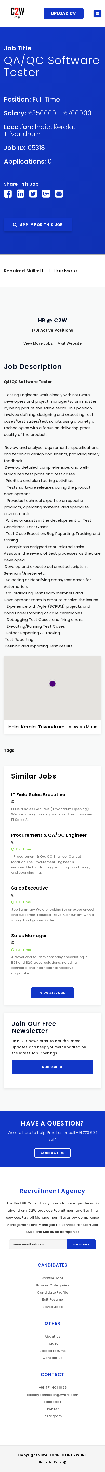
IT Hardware (63, 271)
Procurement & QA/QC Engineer (49, 835)
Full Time (46, 99)
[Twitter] (33, 193)
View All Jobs (52, 993)
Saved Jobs (52, 1306)
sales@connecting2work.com (52, 1394)
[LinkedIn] (20, 193)
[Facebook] (8, 193)
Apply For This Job (41, 224)
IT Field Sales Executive (38, 794)
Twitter (52, 1409)
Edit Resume (52, 1299)
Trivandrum (22, 134)
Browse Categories (52, 1285)
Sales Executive (29, 888)
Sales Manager (29, 935)
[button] (52, 683)
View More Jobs (38, 343)
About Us (52, 1336)
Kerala (63, 126)
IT (42, 271)
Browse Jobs (53, 1278)
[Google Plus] (46, 193)
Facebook (52, 1401)
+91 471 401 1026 (52, 1387)
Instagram (52, 1416)
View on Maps (83, 727)
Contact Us (52, 1152)
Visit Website (70, 343)
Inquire (53, 1343)
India (43, 126)
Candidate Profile (52, 1292)
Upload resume (52, 1350)
